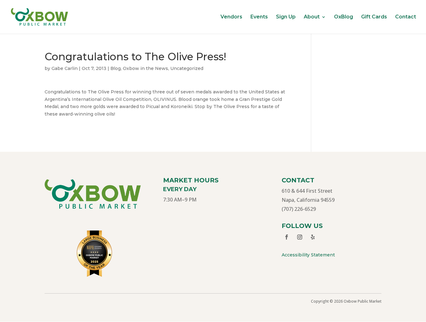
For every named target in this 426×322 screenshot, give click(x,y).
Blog (115, 68)
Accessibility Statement (308, 255)
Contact (405, 17)
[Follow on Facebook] (287, 237)
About (312, 17)
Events (259, 17)
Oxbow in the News (145, 68)
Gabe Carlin (64, 68)
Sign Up (286, 17)
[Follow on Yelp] (313, 237)
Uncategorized (186, 68)
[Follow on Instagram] (300, 237)
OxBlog (343, 17)
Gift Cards (374, 17)
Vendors (231, 17)
